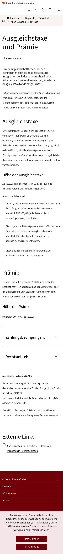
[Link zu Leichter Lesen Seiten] (28, 9)
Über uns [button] (6, 486)
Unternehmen (14, 18)
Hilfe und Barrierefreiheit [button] (14, 479)
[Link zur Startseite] (18, 3)
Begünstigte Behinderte (37, 18)
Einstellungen (31, 539)
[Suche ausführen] (49, 9)
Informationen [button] (9, 493)
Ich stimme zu (31, 546)
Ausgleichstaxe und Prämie (24, 22)
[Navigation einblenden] (59, 10)
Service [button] (5, 500)
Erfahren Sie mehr (40, 530)
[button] (31, 336)
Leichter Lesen (13, 58)
